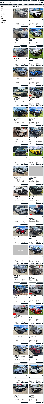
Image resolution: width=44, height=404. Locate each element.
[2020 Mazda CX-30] (20, 33)
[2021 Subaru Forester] (36, 210)
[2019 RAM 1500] (20, 350)
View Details (17, 26)
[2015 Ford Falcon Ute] (36, 250)
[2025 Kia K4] (36, 72)
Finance (38, 4)
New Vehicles (13, 4)
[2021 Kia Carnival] (36, 33)
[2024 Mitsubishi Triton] (36, 290)
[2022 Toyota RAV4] (36, 270)
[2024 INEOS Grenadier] (36, 132)
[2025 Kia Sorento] (20, 72)
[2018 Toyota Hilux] (36, 231)
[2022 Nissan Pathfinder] (20, 13)
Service (28, 4)
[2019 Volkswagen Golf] (36, 330)
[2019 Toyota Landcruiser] (36, 112)
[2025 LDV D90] (20, 250)
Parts (31, 4)
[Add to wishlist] (26, 19)
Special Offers (23, 4)
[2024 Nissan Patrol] (20, 210)
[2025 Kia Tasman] (20, 92)
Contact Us (24, 26)
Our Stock (18, 4)
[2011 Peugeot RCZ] (36, 310)
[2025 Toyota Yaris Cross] (36, 369)
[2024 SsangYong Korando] (36, 350)
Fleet (34, 4)
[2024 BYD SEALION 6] (20, 369)
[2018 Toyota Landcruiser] (36, 52)
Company (42, 4)
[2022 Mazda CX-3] (20, 231)
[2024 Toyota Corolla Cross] (20, 132)
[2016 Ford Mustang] (36, 151)
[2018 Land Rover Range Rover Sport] (36, 13)
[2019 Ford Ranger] (20, 290)
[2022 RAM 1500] (20, 330)
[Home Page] (2, 2)
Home (9, 4)
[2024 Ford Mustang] (20, 270)
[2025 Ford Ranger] (20, 112)
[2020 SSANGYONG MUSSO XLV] (36, 389)
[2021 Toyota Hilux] (20, 171)
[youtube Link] (43, 0)
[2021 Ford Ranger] (20, 52)
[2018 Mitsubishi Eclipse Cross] (36, 92)
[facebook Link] (42, 0)
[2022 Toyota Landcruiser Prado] (20, 389)
